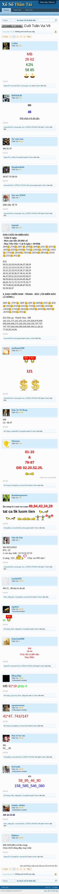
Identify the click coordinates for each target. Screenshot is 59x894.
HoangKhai (20, 157)
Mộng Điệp (16, 676)
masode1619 (15, 86)
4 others (36, 528)
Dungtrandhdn (18, 167)
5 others (47, 398)
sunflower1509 (18, 348)
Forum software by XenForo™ (11, 891)
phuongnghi (34, 185)
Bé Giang (7, 431)
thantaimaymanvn (19, 495)
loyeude (15, 225)
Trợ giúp (55, 887)
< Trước (5, 37)
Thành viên (17, 10)
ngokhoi (15, 607)
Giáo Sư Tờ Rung (19, 410)
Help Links (29, 10)
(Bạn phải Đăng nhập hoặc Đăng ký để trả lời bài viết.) (39, 866)
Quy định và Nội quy (51, 891)
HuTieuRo (16, 767)
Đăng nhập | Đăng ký (47, 2)
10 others (30, 157)
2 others (44, 185)
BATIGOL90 (17, 95)
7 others (47, 127)
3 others (47, 213)
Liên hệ (47, 887)
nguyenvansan (18, 705)
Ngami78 (7, 86)
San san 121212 (18, 195)
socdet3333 (16, 579)
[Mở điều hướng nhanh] (56, 20)
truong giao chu (26, 86)
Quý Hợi (14, 695)
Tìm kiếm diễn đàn (9, 14)
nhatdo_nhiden (30, 338)
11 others (35, 695)
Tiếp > (29, 37)
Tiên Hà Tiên (17, 538)
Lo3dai (15, 43)
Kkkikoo (15, 835)
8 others (38, 86)
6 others (35, 726)
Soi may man (17, 139)
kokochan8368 (18, 639)
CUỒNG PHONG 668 (33, 127)
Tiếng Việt (4, 887)
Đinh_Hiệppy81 (9, 597)
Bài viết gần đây (23, 14)
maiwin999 (14, 431)
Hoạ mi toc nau (18, 736)
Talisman (16, 441)
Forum (6, 10)
